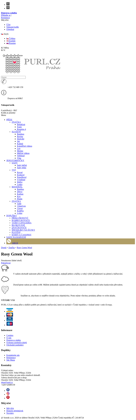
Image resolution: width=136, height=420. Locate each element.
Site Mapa (10, 360)
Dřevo (19, 191)
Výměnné (21, 179)
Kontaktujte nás (13, 355)
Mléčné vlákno (23, 153)
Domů (3, 247)
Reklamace (11, 357)
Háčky (20, 182)
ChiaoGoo (21, 206)
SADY (15, 163)
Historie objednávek (14, 411)
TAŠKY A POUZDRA (21, 223)
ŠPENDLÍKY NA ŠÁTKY (23, 230)
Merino (20, 151)
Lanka (19, 184)
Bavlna (20, 136)
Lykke (19, 213)
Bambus (20, 189)
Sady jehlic (21, 168)
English (11, 41)
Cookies (9, 335)
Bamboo (20, 134)
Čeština (11, 38)
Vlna (19, 158)
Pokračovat (5, 263)
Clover (20, 208)
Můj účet (10, 408)
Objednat (10, 29)
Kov (19, 196)
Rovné (20, 172)
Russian (12, 43)
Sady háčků (22, 165)
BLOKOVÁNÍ (18, 225)
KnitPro (20, 211)
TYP (14, 170)
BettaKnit (21, 124)
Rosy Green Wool (24, 247)
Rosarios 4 (21, 129)
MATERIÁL (17, 187)
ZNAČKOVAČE (19, 227)
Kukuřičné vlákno (24, 146)
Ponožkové (21, 177)
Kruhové (20, 175)
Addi (19, 203)
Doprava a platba (9, 13)
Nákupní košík (12, 27)
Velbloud (21, 156)
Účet (8, 24)
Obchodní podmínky (15, 345)
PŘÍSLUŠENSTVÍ (20, 218)
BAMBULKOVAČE (21, 220)
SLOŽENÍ (16, 132)
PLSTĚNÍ (16, 232)
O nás (8, 338)
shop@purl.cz (7, 382)
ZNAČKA (16, 122)
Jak (18, 141)
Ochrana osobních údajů (16, 342)
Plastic (19, 199)
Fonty (19, 127)
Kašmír (20, 144)
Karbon (20, 194)
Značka (11, 247)
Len (18, 148)
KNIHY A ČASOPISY (21, 235)
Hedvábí (20, 139)
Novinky (10, 413)
